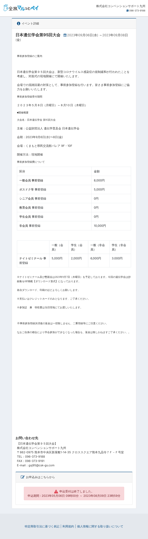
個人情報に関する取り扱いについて (100, 526)
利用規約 (68, 526)
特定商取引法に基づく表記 (42, 526)
